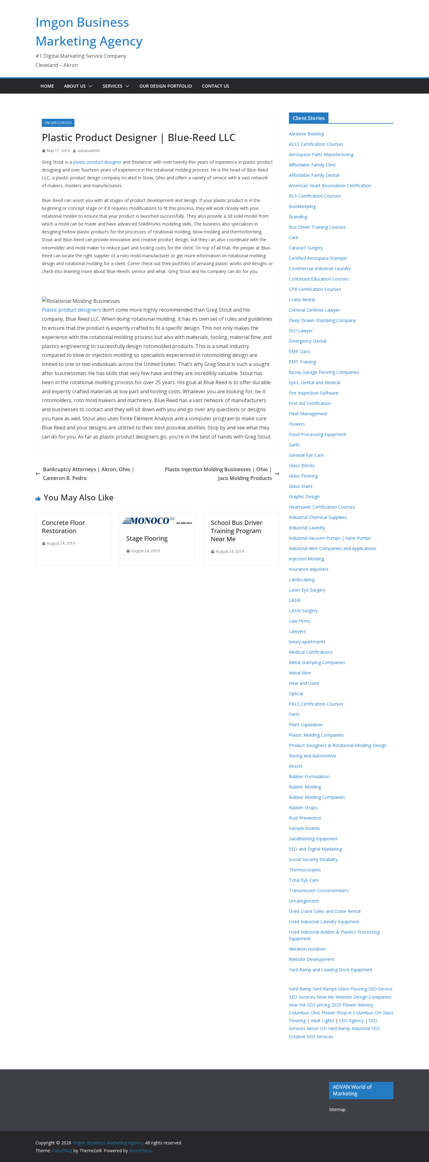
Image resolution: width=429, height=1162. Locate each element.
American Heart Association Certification (330, 185)
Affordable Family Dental (314, 175)
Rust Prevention (305, 818)
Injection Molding (306, 559)
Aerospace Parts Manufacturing (321, 154)
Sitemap (337, 1109)
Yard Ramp (300, 989)
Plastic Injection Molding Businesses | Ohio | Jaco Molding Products (218, 474)
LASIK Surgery (303, 611)
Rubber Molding (305, 787)
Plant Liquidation (306, 725)
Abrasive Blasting (306, 134)
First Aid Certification (310, 403)
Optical (296, 693)
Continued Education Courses (319, 279)
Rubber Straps (303, 807)
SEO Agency (351, 1020)
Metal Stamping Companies (317, 662)
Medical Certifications (311, 652)
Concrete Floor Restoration (63, 526)
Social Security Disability (313, 859)
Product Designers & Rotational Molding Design (338, 745)
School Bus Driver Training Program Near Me (236, 530)
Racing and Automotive (312, 756)
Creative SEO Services (311, 1036)
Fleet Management (308, 414)
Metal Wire (300, 673)
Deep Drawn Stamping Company (322, 320)
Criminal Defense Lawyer (314, 310)
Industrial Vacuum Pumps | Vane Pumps (330, 538)
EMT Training (302, 362)
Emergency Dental (307, 341)
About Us (75, 86)
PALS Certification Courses (316, 704)
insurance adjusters (309, 569)
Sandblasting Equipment (313, 839)
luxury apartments (307, 642)
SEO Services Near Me (311, 997)
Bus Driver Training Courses (317, 227)
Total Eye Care (304, 880)
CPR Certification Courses (315, 289)
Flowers (297, 424)
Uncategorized (58, 123)
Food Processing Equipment (317, 434)
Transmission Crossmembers (319, 890)
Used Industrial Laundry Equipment (324, 922)
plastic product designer (97, 162)
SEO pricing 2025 (324, 1005)
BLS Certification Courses (315, 196)
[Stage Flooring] (157, 516)
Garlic (294, 445)
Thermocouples (305, 870)
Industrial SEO (365, 1028)
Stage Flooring (147, 538)
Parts (294, 714)
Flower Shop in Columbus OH (351, 1013)
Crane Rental (302, 300)
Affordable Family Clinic (312, 165)
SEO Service (380, 989)
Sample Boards (304, 828)
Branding (298, 217)
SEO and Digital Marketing (315, 849)
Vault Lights (322, 1020)
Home (47, 86)
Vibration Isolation (307, 949)
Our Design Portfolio (165, 86)
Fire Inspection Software (314, 393)
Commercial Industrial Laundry (320, 268)
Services (112, 86)
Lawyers (297, 631)
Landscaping (301, 579)
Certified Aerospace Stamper (318, 258)
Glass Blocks (302, 465)
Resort (295, 766)
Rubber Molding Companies (317, 797)
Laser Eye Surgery (307, 590)
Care (293, 237)
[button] (89, 86)
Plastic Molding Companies (316, 735)
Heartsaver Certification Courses (322, 507)
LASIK (295, 600)
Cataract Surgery (306, 248)
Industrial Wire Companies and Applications (333, 548)
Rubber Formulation (309, 776)
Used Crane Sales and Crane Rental (325, 911)
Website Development (311, 959)
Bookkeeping (302, 206)
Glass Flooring (303, 476)
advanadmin (89, 150)
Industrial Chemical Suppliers (318, 517)
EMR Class (299, 351)
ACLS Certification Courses (316, 144)
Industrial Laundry (307, 528)
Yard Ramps (324, 989)
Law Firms (299, 621)
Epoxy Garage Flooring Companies (324, 372)
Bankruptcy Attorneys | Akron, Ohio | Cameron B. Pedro (88, 474)
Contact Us (215, 86)
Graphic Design (304, 496)
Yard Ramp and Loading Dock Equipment (330, 970)
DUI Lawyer (301, 331)
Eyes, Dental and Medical (314, 382)
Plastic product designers (71, 309)
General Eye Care (306, 455)
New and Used (304, 683)
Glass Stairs (300, 486)
